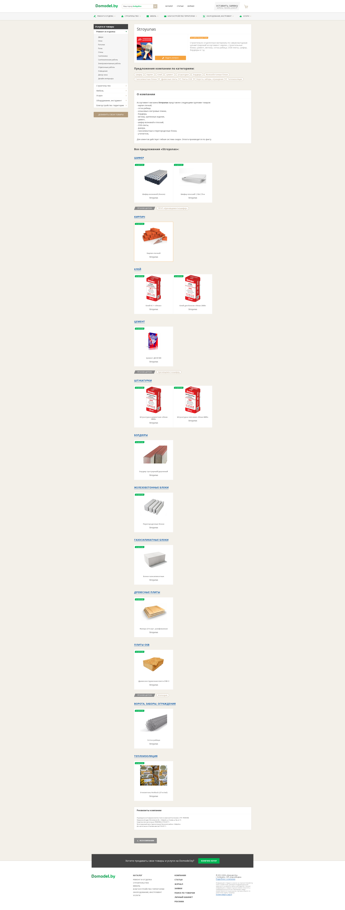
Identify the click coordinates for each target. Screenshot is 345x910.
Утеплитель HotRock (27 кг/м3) (153, 792)
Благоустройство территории (181, 16)
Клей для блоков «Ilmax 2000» (193, 305)
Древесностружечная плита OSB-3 (153, 681)
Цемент (169, 74)
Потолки (101, 44)
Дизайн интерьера (105, 78)
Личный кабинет (184, 897)
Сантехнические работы (108, 60)
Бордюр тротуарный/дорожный (153, 471)
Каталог (169, 6)
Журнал (190, 6)
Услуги (246, 16)
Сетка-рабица (153, 740)
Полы (100, 48)
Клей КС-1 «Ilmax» (154, 305)
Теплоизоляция (235, 79)
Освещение (103, 71)
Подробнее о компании (225, 879)
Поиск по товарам (185, 893)
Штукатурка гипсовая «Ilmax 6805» (192, 417)
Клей (159, 74)
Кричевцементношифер (169, 372)
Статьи (180, 6)
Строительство (132, 16)
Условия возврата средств (224, 894)
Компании (180, 875)
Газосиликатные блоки (146, 79)
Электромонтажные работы (109, 63)
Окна (100, 41)
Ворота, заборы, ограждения (209, 79)
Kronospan (163, 695)
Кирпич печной (154, 253)
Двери (100, 37)
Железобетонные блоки (217, 74)
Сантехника (103, 56)
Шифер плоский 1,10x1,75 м (193, 194)
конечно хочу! (209, 861)
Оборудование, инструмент (219, 16)
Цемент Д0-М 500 (153, 358)
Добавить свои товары (111, 114)
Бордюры (197, 74)
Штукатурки (183, 74)
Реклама (179, 901)
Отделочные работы (106, 67)
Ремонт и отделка (105, 16)
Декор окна (103, 75)
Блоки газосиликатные (153, 576)
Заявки (178, 888)
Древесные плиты (169, 79)
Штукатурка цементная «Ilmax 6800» (154, 418)
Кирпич (149, 74)
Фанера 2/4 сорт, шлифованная (154, 629)
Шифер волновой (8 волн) (153, 194)
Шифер (139, 74)
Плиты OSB (187, 79)
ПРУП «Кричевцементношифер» (172, 208)
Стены (100, 52)
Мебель (153, 16)
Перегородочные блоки (153, 524)
